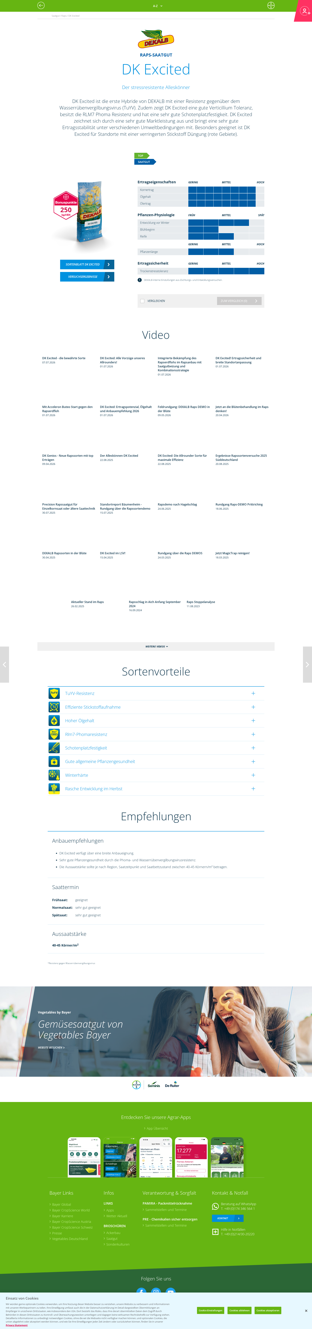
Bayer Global (61, 1204)
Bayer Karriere (62, 1216)
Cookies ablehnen (239, 1310)
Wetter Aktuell (116, 1216)
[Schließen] (306, 1311)
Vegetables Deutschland (70, 1239)
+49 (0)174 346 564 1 (239, 1208)
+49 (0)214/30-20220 (239, 1234)
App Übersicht (157, 1128)
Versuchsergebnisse (82, 277)
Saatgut (112, 1238)
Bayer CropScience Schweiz (72, 1227)
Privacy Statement (17, 1325)
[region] (156, 1311)
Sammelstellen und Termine (166, 1209)
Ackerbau (113, 1233)
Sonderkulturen (118, 1244)
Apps (110, 1210)
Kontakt (222, 1218)
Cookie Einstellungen (210, 1310)
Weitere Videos (155, 646)
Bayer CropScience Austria (71, 1221)
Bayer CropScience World (71, 1210)
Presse (57, 1233)
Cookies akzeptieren (268, 1310)
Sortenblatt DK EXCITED (83, 264)
